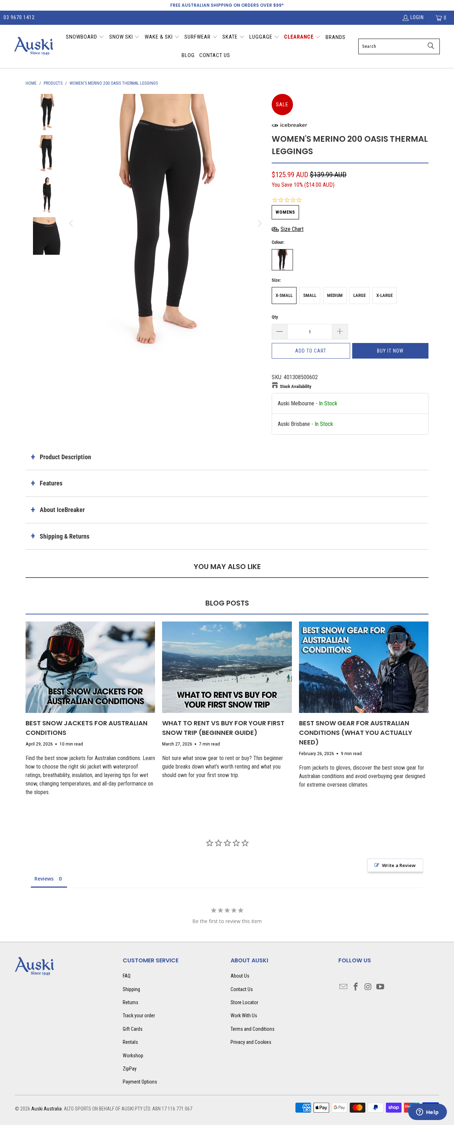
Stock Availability (295, 386)
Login (417, 17)
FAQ (127, 976)
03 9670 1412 (19, 17)
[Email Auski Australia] (343, 987)
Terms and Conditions (253, 1029)
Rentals (130, 1042)
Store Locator (244, 1002)
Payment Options (140, 1082)
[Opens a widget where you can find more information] (427, 1112)
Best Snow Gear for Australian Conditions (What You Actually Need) (355, 733)
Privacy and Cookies (251, 1042)
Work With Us (244, 1015)
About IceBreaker (62, 509)
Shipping (131, 989)
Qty (275, 317)
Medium (335, 295)
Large (359, 295)
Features (51, 483)
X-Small (284, 295)
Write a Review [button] (399, 865)
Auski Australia (46, 1109)
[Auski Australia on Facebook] (356, 987)
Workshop (133, 1055)
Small (309, 295)
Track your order (139, 1015)
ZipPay (130, 1068)
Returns (130, 1002)
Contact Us (242, 989)
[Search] (431, 46)
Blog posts (227, 603)
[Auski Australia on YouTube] (380, 987)
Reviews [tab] (44, 878)
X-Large (384, 295)
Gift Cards (133, 1029)
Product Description (65, 457)
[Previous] (71, 224)
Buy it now (390, 351)
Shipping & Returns (64, 536)
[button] (85, 37)
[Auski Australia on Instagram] (368, 987)
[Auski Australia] (33, 46)
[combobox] (399, 46)
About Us (240, 976)
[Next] (259, 224)
